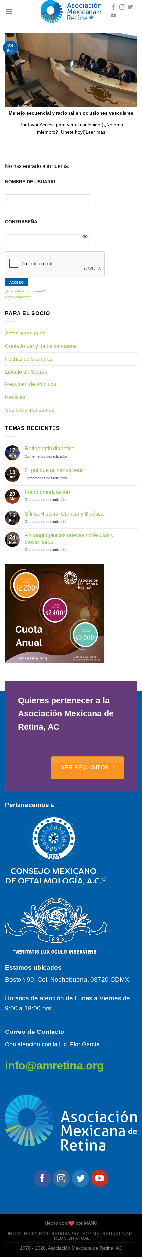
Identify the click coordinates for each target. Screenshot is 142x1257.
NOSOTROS (36, 1233)
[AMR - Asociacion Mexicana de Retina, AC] (71, 11)
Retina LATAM (117, 1233)
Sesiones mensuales (29, 410)
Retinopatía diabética (50, 448)
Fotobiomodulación (47, 492)
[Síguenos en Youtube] (113, 16)
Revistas (15, 397)
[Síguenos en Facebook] (113, 7)
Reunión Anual (71, 1238)
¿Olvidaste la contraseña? (25, 291)
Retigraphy (65, 1233)
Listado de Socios (26, 371)
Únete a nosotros (18, 297)
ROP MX (91, 1233)
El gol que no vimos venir (54, 470)
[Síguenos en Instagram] (121, 7)
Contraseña (21, 221)
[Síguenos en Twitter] (130, 7)
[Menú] (9, 11)
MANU (90, 1223)
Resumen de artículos (30, 384)
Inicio (14, 1233)
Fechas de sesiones (28, 359)
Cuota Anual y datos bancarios (41, 346)
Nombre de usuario (30, 181)
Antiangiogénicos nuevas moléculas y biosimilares (69, 538)
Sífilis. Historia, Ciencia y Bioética (64, 514)
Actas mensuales (25, 333)
